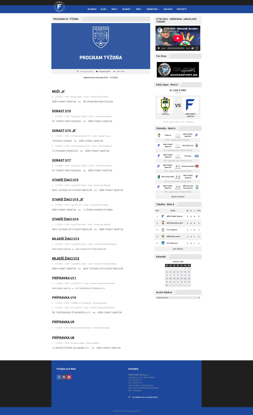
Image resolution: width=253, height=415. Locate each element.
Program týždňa (104, 71)
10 (167, 275)
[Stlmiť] (192, 48)
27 (178, 282)
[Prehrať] (159, 48)
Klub (103, 9)
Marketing (152, 9)
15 (185, 275)
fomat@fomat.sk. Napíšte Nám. (145, 397)
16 (189, 275)
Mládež (126, 9)
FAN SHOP (168, 9)
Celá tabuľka (178, 249)
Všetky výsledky (177, 197)
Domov (92, 9)
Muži (114, 9)
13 (178, 275)
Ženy (138, 9)
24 (167, 282)
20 (178, 278)
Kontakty (182, 9)
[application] (177, 38)
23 (189, 278)
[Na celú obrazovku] (197, 48)
